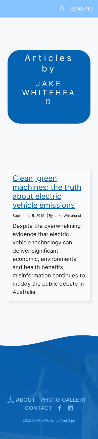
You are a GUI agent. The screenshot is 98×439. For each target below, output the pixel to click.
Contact (38, 408)
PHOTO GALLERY (63, 399)
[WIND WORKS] (12, 9)
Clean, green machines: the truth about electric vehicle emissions (47, 192)
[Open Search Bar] (62, 9)
